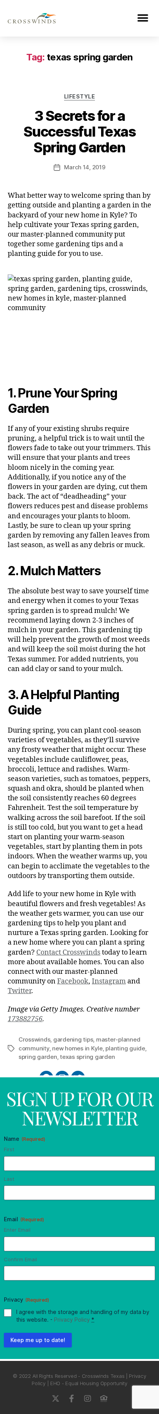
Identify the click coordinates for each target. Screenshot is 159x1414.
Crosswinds (34, 1039)
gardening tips (73, 1039)
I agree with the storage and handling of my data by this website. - (82, 1316)
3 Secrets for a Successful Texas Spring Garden (79, 131)
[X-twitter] (55, 1398)
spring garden (38, 1056)
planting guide (125, 1048)
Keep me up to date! (37, 1340)
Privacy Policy (72, 1319)
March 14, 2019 (84, 167)
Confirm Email (20, 1259)
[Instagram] (87, 1398)
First (9, 1149)
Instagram (109, 981)
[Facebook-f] (71, 1398)
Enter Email (17, 1230)
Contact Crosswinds (68, 952)
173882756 (25, 1019)
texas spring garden (87, 1056)
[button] (142, 18)
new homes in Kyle (77, 1048)
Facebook (72, 981)
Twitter (19, 991)
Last (9, 1179)
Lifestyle (79, 96)
